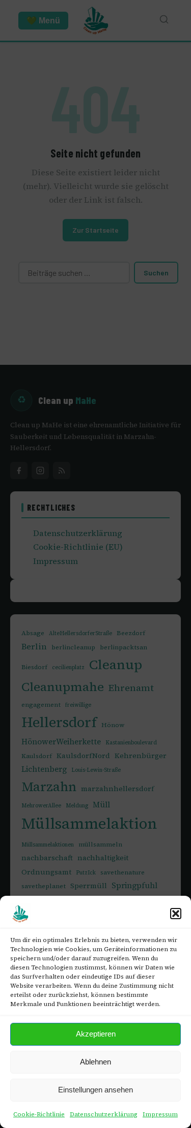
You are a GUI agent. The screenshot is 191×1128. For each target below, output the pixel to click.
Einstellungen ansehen (95, 1089)
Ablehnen (95, 1061)
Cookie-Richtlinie (39, 1114)
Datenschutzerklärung (104, 1114)
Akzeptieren (96, 1033)
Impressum (160, 1114)
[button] (176, 913)
